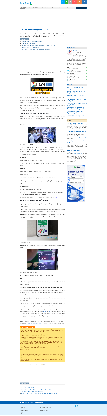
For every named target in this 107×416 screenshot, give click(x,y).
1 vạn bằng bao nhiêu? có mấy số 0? (75, 123)
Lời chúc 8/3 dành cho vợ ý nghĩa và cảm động (76, 96)
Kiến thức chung (22, 32)
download (26, 3)
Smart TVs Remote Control (74, 67)
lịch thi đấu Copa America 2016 (34, 323)
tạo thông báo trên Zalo (77, 153)
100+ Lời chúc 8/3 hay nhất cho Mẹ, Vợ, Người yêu (77, 100)
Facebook (75, 406)
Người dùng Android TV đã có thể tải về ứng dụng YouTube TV (35, 49)
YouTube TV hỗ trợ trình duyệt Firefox (30, 47)
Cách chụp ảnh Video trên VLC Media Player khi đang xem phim (76, 108)
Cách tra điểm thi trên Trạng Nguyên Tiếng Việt (75, 112)
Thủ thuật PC (85, 2)
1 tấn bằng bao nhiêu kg (80, 137)
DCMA (21, 412)
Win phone (74, 2)
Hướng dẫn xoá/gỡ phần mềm (46, 409)
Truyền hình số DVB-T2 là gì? (28, 43)
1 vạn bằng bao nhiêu (80, 124)
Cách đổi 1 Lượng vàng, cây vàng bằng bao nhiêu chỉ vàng (76, 92)
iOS (70, 2)
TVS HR (75, 51)
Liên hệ (22, 413)
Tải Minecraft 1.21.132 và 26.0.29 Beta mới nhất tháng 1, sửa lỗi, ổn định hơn (37, 8)
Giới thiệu (22, 407)
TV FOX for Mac (72, 79)
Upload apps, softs (44, 410)
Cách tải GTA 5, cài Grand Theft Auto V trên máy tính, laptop (75, 116)
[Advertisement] (53, 18)
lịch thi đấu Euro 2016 (56, 315)
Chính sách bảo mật (24, 410)
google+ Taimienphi (77, 406)
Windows (62, 2)
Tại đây (55, 197)
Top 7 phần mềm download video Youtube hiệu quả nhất (60, 8)
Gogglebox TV (72, 76)
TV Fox (50, 311)
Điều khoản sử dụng (24, 409)
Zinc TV (44, 311)
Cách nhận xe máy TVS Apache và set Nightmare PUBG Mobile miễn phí (38, 45)
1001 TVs (71, 70)
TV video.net (71, 73)
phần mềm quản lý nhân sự (73, 56)
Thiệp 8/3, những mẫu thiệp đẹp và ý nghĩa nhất (77, 104)
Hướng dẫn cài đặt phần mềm (46, 407)
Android (66, 2)
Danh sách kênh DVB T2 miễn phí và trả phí (31, 41)
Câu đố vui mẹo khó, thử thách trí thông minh (76, 88)
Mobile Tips (79, 2)
